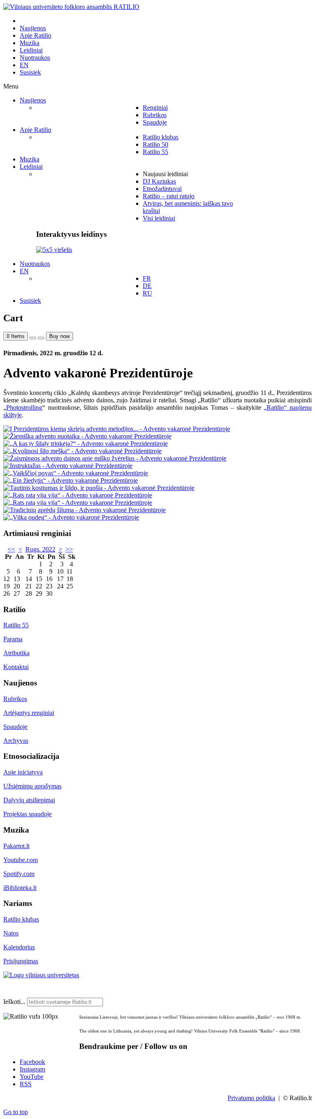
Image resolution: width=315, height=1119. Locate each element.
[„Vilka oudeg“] (71, 517)
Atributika (16, 652)
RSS (26, 1083)
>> (69, 549)
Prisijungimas (20, 961)
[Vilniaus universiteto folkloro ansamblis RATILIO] (71, 6)
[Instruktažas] (67, 465)
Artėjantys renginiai (28, 712)
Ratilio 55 (16, 625)
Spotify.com (18, 873)
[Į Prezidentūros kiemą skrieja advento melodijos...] (116, 428)
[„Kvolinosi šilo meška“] (82, 450)
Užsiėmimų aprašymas (32, 786)
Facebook (32, 1061)
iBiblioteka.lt (20, 887)
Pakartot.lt (16, 845)
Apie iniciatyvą (23, 772)
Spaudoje (15, 726)
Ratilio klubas (21, 919)
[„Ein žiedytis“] (70, 480)
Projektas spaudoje (27, 813)
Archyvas (15, 740)
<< (11, 549)
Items (16, 336)
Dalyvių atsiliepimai (29, 800)
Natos (10, 933)
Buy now (59, 336)
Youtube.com (20, 859)
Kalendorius (19, 947)
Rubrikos (15, 698)
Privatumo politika (251, 1097)
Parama (13, 639)
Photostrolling (24, 407)
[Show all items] (33, 338)
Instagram (32, 1069)
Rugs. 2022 (40, 549)
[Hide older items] (41, 338)
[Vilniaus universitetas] (41, 974)
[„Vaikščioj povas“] (75, 473)
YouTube (31, 1076)
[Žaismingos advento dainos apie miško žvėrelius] (114, 458)
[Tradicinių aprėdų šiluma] (84, 509)
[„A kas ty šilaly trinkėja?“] (85, 443)
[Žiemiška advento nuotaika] (87, 436)
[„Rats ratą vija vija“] (77, 495)
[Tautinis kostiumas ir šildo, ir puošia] (98, 487)
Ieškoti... (14, 1001)
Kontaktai (16, 666)
